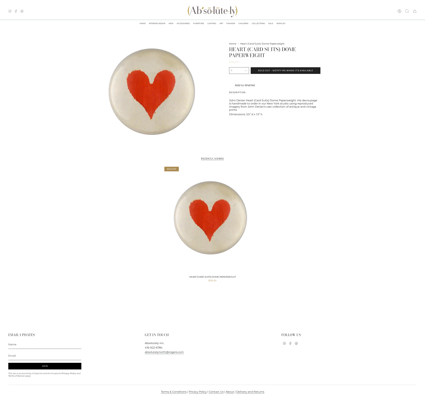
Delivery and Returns (250, 391)
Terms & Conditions (174, 391)
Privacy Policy (69, 373)
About (230, 391)
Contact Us (216, 391)
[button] (157, 23)
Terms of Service (16, 376)
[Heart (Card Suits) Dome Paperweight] (213, 220)
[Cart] (415, 11)
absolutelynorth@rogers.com (164, 352)
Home (232, 43)
